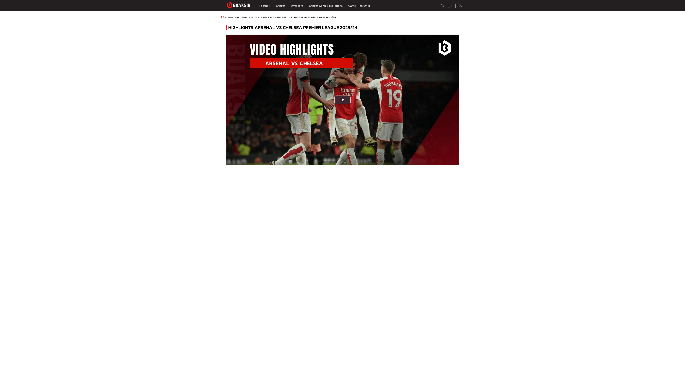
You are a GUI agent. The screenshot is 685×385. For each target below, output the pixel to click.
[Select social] (450, 6)
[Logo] (239, 6)
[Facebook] (448, 6)
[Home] (222, 17)
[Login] (460, 5)
